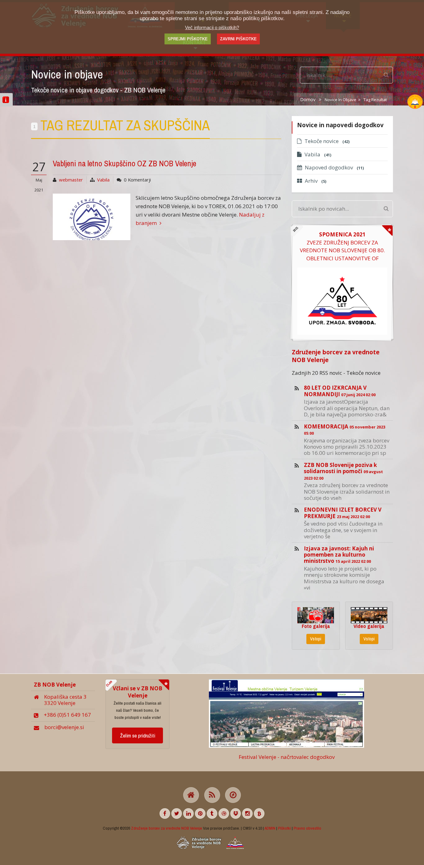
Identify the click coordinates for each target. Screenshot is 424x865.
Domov (307, 99)
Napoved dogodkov (334, 167)
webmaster (71, 180)
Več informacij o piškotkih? (212, 27)
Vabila (103, 180)
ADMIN (269, 828)
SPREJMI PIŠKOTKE (188, 39)
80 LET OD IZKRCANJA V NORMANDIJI (340, 390)
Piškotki (284, 828)
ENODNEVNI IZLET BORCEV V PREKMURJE (342, 512)
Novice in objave (340, 99)
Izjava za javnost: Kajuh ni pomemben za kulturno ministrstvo (339, 555)
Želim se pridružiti (137, 735)
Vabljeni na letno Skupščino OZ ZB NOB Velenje (124, 163)
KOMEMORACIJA (344, 429)
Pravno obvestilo (307, 828)
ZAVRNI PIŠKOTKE (238, 39)
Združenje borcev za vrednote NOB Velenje (336, 356)
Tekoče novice (327, 141)
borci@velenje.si (64, 727)
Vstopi (315, 639)
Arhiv (315, 180)
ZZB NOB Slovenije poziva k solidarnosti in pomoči (343, 471)
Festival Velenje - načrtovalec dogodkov (287, 756)
